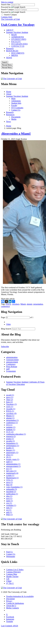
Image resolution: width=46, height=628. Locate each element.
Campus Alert (6, 17)
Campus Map (11, 574)
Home (8, 92)
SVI (9, 425)
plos (9, 496)
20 (8, 457)
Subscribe (5, 346)
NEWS (9, 58)
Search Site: (6, 4)
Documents (15, 117)
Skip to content (7, 2)
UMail (8, 581)
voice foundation (14, 487)
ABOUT (9, 30)
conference (5, 306)
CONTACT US (17, 46)
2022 (9, 455)
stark (9, 501)
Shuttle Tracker (12, 576)
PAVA (8, 304)
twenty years (12, 459)
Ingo (9, 402)
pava (9, 482)
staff (8, 369)
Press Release (11, 366)
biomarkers (12, 443)
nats (9, 508)
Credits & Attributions (15, 603)
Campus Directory (13, 572)
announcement (12, 362)
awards (10, 441)
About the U (11, 606)
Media (13, 119)
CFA (9, 480)
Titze (9, 400)
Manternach (12, 478)
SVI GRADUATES (19, 44)
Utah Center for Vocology (18, 24)
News (8, 121)
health (10, 448)
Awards (10, 409)
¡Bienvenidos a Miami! (16, 133)
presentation (38, 304)
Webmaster (10, 556)
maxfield (11, 491)
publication (12, 494)
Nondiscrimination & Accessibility (20, 596)
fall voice (11, 471)
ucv (9, 468)
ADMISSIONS (17, 37)
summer (10, 427)
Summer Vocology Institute (17, 32)
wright (10, 475)
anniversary (12, 452)
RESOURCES (12, 51)
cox (9, 503)
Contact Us (15, 110)
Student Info (16, 103)
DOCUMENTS (17, 53)
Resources (10, 115)
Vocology (11, 404)
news (9, 397)
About (8, 94)
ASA (9, 406)
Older (8, 324)
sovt (9, 498)
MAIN (14, 35)
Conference (10, 364)
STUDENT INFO (18, 39)
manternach (12, 473)
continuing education (16, 434)
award (10, 395)
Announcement (12, 360)
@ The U (10, 583)
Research (10, 48)
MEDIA (14, 55)
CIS (7, 579)
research (11, 436)
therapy (10, 450)
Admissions (16, 101)
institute (10, 429)
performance (12, 446)
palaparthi (11, 489)
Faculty (14, 105)
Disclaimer (10, 599)
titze (9, 485)
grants (10, 439)
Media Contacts (12, 608)
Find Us (9, 552)
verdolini (11, 505)
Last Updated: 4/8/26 (9, 626)
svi (8, 510)
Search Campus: (7, 9)
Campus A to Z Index (15, 569)
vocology (15, 304)
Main (13, 98)
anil (9, 512)
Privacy (9, 601)
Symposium (11, 371)
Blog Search (6, 329)
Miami (23, 304)
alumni (29, 304)
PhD (9, 514)
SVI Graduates (17, 108)
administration (12, 357)
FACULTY (16, 41)
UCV (9, 432)
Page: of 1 (17, 317)
